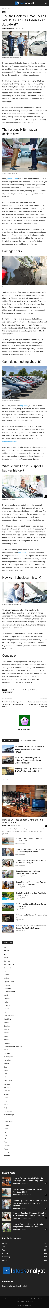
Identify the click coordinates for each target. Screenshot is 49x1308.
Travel (6, 1149)
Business (7, 961)
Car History (33, 690)
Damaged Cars (7, 692)
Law (5, 1074)
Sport (6, 1128)
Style (5, 1132)
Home (4, 8)
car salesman (12, 179)
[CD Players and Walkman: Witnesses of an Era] (8, 918)
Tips (5, 1142)
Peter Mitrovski (9, 28)
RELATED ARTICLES (11, 741)
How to (6, 1039)
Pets (5, 1101)
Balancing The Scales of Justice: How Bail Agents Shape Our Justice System (30, 1203)
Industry (7, 1043)
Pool (5, 1108)
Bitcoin (6, 951)
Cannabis (7, 968)
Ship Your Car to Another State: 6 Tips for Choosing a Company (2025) (29, 749)
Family (6, 995)
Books (6, 957)
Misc (26, 1299)
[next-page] (7, 779)
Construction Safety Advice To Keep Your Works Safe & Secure (12, 704)
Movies (6, 1094)
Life (5, 1077)
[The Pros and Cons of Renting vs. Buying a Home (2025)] (8, 907)
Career (6, 975)
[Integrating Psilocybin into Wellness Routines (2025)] (8, 841)
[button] (4, 3)
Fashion (7, 998)
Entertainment (9, 992)
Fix (5, 1012)
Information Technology (13, 1046)
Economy (7, 985)
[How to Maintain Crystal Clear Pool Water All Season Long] (8, 896)
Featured (7, 1002)
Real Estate (8, 1111)
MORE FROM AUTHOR (28, 741)
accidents (22, 553)
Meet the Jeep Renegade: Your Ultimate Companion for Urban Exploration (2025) (28, 760)
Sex (5, 1118)
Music (6, 1098)
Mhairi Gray (6, 825)
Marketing (7, 1087)
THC (5, 1139)
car (32, 84)
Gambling (7, 1019)
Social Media (8, 1121)
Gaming (7, 1026)
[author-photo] (24, 726)
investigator (8, 1057)
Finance (7, 1005)
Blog (5, 954)
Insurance (7, 1050)
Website (7, 1156)
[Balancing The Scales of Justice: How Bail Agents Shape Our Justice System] (8, 852)
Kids (5, 1067)
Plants (6, 1104)
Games (6, 1022)
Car (9, 8)
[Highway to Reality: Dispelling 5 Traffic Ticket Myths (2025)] (8, 771)
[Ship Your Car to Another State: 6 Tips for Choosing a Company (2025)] (8, 749)
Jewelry (6, 1063)
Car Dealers (24, 690)
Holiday (6, 1033)
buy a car (24, 406)
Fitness (6, 1009)
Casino (6, 978)
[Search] (46, 3)
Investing (7, 1060)
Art (5, 947)
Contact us (29, 1301)
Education (7, 988)
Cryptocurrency (9, 981)
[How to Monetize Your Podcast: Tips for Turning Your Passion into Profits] (8, 885)
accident (11, 690)
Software (7, 1125)
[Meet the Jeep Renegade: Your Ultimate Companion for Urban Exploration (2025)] (8, 760)
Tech (5, 1135)
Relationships (9, 1115)
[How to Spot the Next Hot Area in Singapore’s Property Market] (8, 874)
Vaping (6, 1152)
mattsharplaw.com (9, 441)
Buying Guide (9, 964)
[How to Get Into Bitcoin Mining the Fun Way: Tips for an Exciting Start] (24, 801)
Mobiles (7, 1091)
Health (6, 1029)
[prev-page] (3, 779)
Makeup (7, 1084)
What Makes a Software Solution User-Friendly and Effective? (37, 704)
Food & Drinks (9, 1016)
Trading (7, 1145)
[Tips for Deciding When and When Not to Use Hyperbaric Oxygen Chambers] (8, 863)
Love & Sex (8, 1080)
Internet (7, 1053)
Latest (6, 1070)
